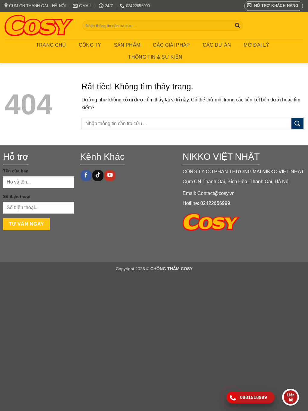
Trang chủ (51, 45)
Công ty (90, 45)
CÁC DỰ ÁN (217, 45)
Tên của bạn (16, 170)
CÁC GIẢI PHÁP (171, 45)
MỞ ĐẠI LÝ (256, 45)
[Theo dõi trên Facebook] (86, 175)
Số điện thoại (16, 196)
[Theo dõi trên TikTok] (97, 175)
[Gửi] (237, 25)
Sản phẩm (127, 45)
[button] (273, 6)
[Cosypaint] (39, 25)
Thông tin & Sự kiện (155, 57)
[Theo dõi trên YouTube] (109, 175)
